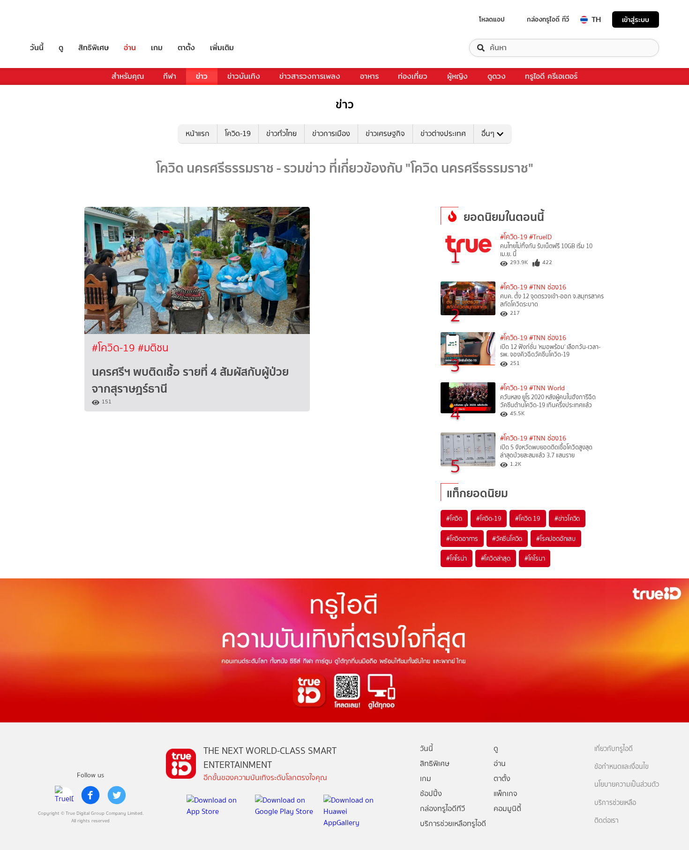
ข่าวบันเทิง (243, 76)
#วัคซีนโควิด (507, 538)
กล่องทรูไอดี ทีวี (548, 19)
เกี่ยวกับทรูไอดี (613, 749)
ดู (61, 47)
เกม (157, 47)
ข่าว (202, 76)
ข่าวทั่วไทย (281, 133)
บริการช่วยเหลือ (615, 803)
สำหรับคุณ (128, 76)
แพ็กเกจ (505, 793)
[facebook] (90, 795)
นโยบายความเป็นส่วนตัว (626, 784)
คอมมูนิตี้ (507, 808)
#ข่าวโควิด (567, 518)
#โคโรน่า (456, 558)
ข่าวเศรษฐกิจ (385, 133)
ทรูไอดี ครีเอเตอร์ (551, 76)
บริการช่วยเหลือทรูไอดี (453, 823)
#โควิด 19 (527, 518)
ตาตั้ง (186, 47)
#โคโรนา (534, 558)
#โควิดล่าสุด (495, 558)
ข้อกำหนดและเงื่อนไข (621, 767)
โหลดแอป (492, 19)
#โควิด (454, 518)
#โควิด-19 (115, 348)
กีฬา (169, 76)
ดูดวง (496, 76)
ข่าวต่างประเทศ (443, 133)
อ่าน (130, 47)
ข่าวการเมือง (331, 133)
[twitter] (116, 795)
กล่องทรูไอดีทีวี (442, 808)
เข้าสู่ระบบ (635, 19)
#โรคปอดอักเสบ (556, 538)
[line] (64, 795)
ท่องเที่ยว (412, 76)
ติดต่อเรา (606, 821)
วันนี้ (37, 47)
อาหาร (369, 76)
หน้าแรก (198, 133)
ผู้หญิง (457, 76)
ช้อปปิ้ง (431, 793)
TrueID (58, 19)
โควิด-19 (238, 133)
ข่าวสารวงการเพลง (309, 76)
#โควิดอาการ (462, 538)
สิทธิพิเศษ (93, 47)
